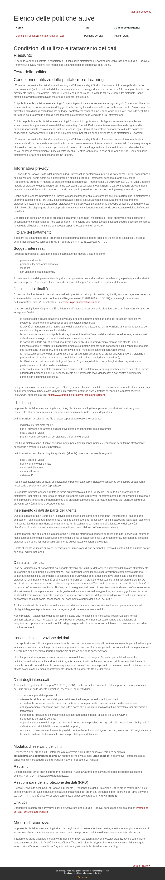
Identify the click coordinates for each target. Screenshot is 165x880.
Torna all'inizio (139, 865)
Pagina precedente (140, 11)
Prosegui (82, 877)
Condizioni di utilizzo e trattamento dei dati (82, 873)
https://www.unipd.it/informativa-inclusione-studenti (76, 395)
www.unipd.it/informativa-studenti (81, 302)
